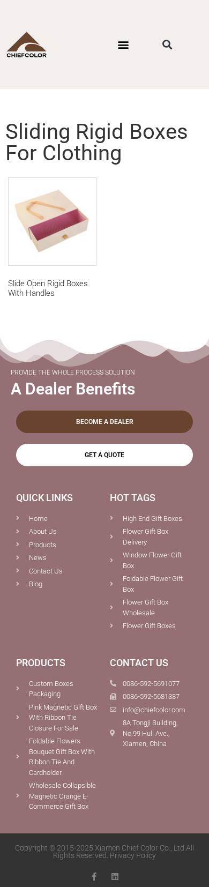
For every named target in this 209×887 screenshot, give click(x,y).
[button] (123, 44)
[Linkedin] (115, 877)
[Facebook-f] (94, 877)
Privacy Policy (133, 855)
